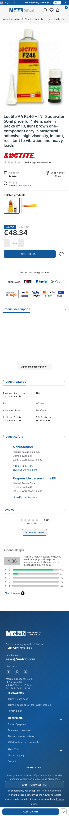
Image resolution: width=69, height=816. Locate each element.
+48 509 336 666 (19, 648)
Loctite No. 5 (44, 331)
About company (16, 755)
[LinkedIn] (17, 672)
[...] (34, 66)
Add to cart (30, 254)
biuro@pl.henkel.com (25, 469)
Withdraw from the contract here (25, 742)
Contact (12, 761)
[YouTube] (25, 672)
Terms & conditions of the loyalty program (30, 704)
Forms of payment (17, 724)
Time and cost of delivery (21, 736)
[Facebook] (8, 672)
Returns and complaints (20, 730)
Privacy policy (15, 710)
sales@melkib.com (20, 659)
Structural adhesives (35, 19)
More (57, 3)
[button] (34, 366)
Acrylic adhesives (57, 19)
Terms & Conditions (18, 699)
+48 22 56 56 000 (23, 465)
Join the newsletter (34, 784)
